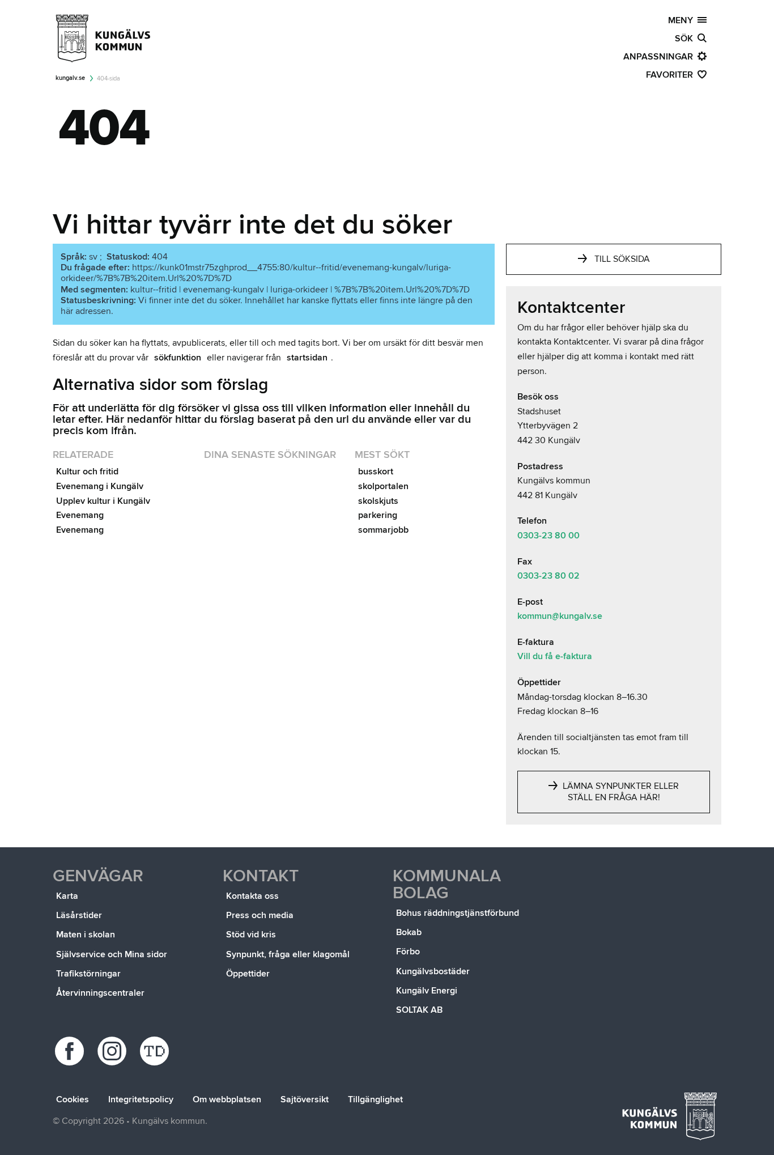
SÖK (686, 38)
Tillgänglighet (375, 1099)
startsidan (307, 357)
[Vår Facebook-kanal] (71, 1051)
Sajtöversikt (304, 1099)
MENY (683, 20)
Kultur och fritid (87, 471)
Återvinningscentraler (100, 993)
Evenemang (80, 515)
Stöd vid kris (251, 934)
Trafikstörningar (88, 973)
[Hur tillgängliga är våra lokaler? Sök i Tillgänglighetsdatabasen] (156, 1051)
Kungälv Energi (426, 990)
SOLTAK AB (419, 1010)
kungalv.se (70, 78)
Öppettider (248, 973)
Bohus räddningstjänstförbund (457, 913)
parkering (377, 515)
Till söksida (622, 259)
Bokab (409, 932)
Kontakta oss (252, 896)
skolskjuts (378, 501)
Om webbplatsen (227, 1099)
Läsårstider (79, 915)
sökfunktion (177, 357)
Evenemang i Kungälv (99, 486)
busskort (375, 471)
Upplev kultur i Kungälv (103, 501)
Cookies (72, 1099)
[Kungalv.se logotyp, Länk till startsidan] (104, 38)
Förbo (408, 951)
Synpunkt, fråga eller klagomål (288, 954)
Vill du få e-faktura (554, 656)
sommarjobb (383, 530)
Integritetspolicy (140, 1099)
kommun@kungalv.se (559, 616)
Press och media (260, 915)
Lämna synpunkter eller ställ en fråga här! (619, 791)
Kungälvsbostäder (433, 971)
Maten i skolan (85, 934)
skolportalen (383, 486)
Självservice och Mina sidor (111, 954)
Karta (67, 896)
